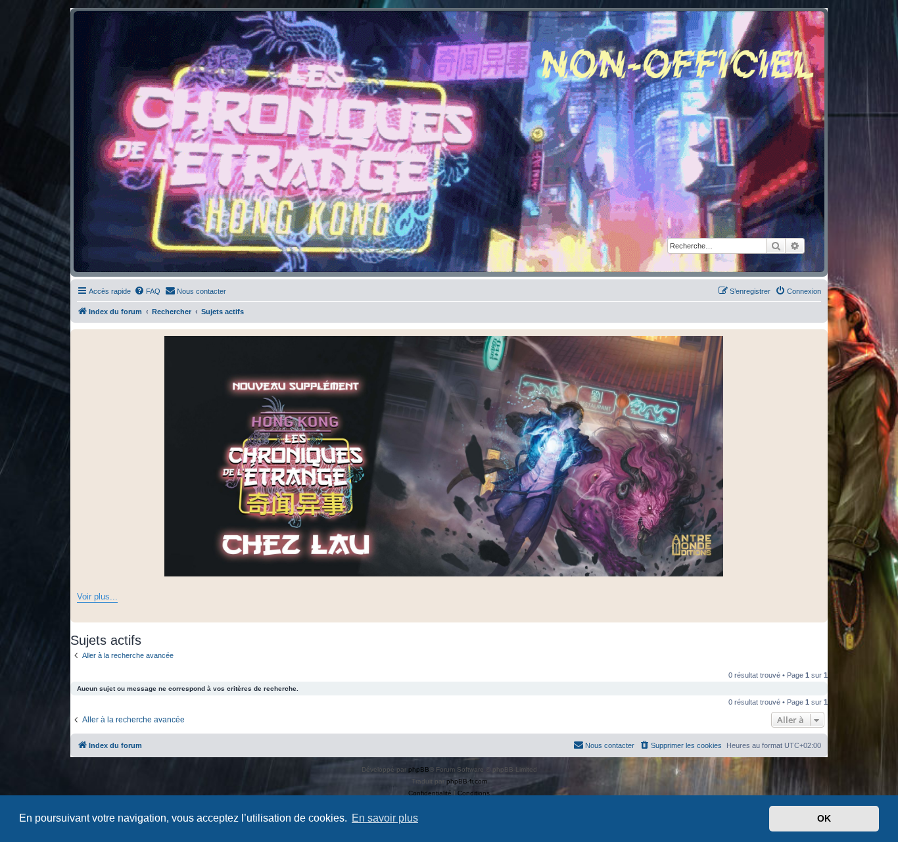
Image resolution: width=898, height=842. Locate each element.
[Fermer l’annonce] (817, 340)
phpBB (418, 769)
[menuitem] (147, 291)
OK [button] (824, 818)
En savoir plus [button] (385, 818)
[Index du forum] (449, 141)
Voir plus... (97, 596)
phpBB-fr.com (466, 781)
